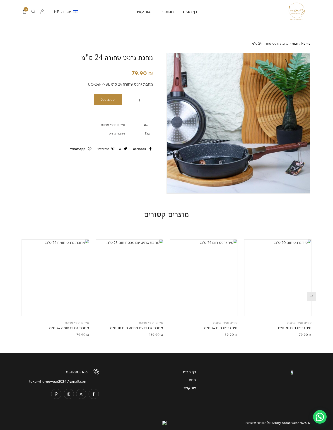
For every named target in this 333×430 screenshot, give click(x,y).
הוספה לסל (108, 99)
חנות (295, 43)
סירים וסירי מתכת (113, 124)
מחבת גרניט (117, 133)
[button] (272, 307)
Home (305, 43)
